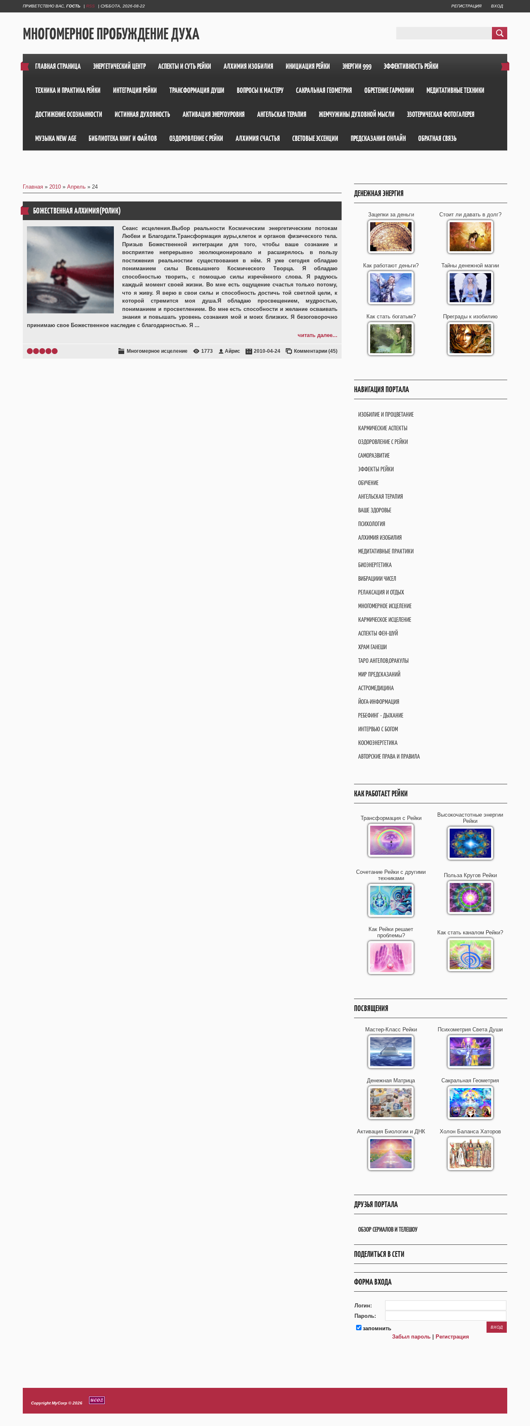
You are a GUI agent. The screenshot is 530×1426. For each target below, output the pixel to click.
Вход (497, 6)
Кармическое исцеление (384, 619)
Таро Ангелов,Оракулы (383, 660)
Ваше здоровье (374, 510)
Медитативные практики (386, 551)
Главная (33, 187)
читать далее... (317, 335)
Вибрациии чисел (377, 578)
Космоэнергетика (378, 743)
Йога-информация (378, 702)
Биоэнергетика (375, 565)
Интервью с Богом (378, 729)
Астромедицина (376, 688)
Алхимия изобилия (380, 537)
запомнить (377, 1328)
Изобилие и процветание (386, 414)
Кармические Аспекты (382, 428)
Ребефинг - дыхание (380, 715)
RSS (90, 6)
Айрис (232, 351)
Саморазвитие (374, 455)
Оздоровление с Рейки (383, 442)
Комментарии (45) (315, 351)
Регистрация (466, 6)
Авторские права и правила (389, 756)
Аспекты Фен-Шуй (378, 633)
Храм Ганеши (372, 647)
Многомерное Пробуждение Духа (111, 34)
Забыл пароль (411, 1337)
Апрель (76, 187)
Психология (371, 524)
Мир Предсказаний (379, 674)
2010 (55, 187)
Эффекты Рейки (376, 469)
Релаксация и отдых (381, 592)
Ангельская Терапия (380, 496)
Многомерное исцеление (157, 351)
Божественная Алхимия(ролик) (77, 211)
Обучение (368, 483)
